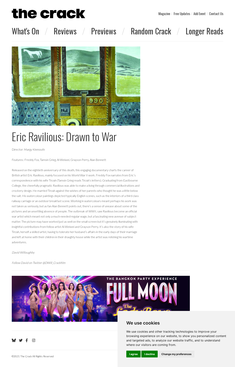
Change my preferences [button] (176, 354)
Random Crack (151, 31)
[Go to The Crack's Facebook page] (27, 340)
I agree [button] (133, 354)
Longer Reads (204, 31)
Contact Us (216, 13)
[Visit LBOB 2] (101, 299)
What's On (25, 31)
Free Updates (182, 13)
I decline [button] (149, 354)
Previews (103, 31)
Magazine (164, 13)
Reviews (65, 31)
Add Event (200, 13)
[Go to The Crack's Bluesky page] (14, 340)
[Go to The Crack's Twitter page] (21, 340)
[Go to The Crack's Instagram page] (33, 340)
